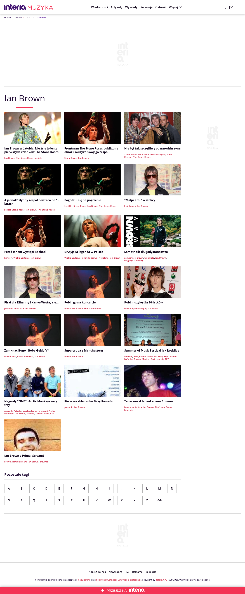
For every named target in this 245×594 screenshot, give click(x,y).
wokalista (104, 257)
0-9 (159, 500)
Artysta (17, 410)
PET (167, 359)
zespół (7, 209)
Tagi (27, 17)
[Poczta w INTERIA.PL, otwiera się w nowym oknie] (231, 7)
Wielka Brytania (21, 257)
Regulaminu (84, 579)
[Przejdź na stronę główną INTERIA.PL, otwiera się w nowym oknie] (15, 7)
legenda (86, 257)
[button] (161, 7)
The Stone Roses (24, 158)
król (126, 206)
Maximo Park (148, 359)
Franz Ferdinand (39, 410)
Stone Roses (70, 158)
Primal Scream (19, 461)
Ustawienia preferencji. (130, 579)
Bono (20, 356)
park (135, 356)
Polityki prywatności (106, 579)
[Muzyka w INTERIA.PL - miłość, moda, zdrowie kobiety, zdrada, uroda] (40, 7)
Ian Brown (9, 158)
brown (132, 206)
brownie (128, 409)
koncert (8, 257)
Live (14, 356)
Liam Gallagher (158, 154)
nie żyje (38, 158)
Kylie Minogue (139, 308)
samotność (130, 257)
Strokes (30, 413)
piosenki (8, 308)
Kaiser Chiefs (42, 413)
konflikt (68, 206)
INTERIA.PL (161, 579)
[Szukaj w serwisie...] (224, 7)
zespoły (160, 359)
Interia (7, 17)
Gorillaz (26, 410)
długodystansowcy (133, 260)
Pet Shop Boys (161, 356)
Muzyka (18, 17)
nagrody (8, 410)
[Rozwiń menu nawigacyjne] (238, 7)
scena (150, 356)
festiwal (128, 356)
